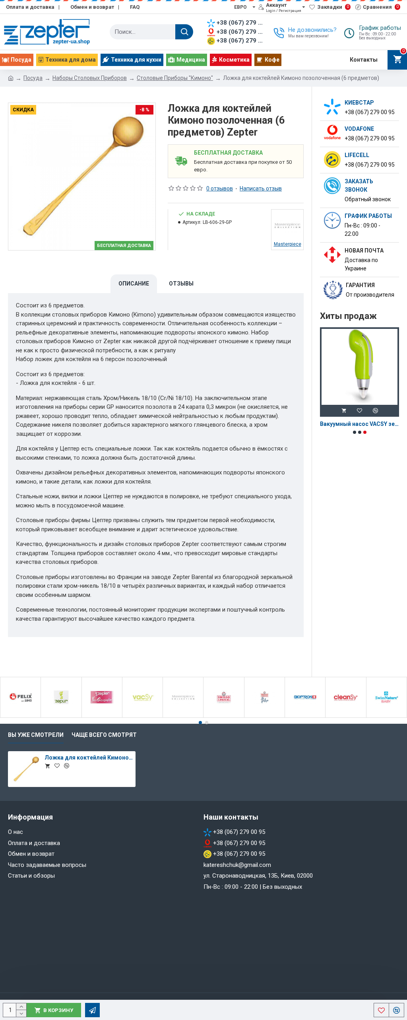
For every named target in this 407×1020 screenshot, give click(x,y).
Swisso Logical (224, 716)
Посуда (33, 78)
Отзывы (181, 283)
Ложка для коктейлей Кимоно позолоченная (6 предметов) (89, 757)
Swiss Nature (386, 716)
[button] (354, 432)
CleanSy (346, 716)
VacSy (142, 716)
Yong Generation (101, 716)
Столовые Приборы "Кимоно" (175, 78)
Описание (133, 283)
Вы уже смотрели (36, 735)
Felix (20, 716)
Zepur (61, 716)
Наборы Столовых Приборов (89, 78)
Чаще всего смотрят (104, 735)
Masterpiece (183, 716)
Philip (264, 716)
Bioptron (305, 716)
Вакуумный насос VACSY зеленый (359, 424)
